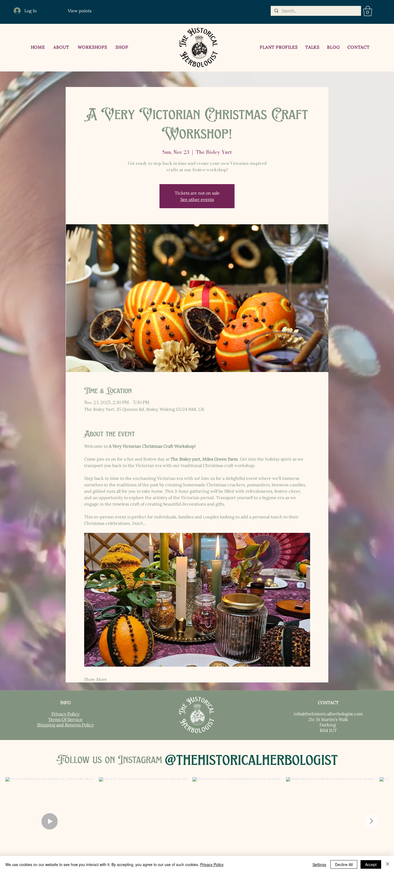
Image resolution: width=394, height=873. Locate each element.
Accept (371, 864)
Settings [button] (319, 864)
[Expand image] (197, 600)
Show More (95, 679)
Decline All (344, 864)
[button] (367, 11)
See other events (197, 199)
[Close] (387, 864)
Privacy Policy (212, 864)
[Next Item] (371, 821)
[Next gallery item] (304, 599)
